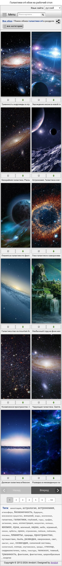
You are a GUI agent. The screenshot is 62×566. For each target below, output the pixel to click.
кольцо (49, 523)
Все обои (7, 21)
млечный (25, 527)
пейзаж (41, 531)
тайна (23, 550)
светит (5, 543)
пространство (43, 535)
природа (28, 535)
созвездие (21, 542)
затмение (6, 523)
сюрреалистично (10, 550)
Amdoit (54, 562)
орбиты (12, 531)
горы (41, 520)
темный (54, 550)
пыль (20, 539)
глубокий (32, 519)
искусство (39, 523)
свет (54, 539)
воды (37, 516)
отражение (31, 531)
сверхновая (43, 539)
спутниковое (29, 547)
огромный (52, 527)
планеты (17, 535)
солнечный (7, 547)
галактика (7, 519)
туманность (9, 554)
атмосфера (7, 512)
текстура (32, 550)
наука (34, 527)
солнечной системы (40, 543)
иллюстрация (26, 523)
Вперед (44, 490)
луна (16, 527)
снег (12, 543)
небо (42, 527)
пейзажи (51, 531)
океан (5, 531)
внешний (28, 515)
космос (7, 527)
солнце (17, 546)
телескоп (43, 550)
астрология (29, 508)
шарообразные (51, 554)
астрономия (46, 508)
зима (15, 523)
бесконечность (23, 512)
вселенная (47, 516)
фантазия (23, 554)
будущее (38, 512)
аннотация (15, 508)
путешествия (8, 539)
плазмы (6, 535)
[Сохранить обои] (23, 100)
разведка (30, 538)
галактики (20, 519)
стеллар (49, 546)
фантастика (36, 554)
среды (40, 547)
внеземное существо (12, 516)
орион (21, 531)
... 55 (50, 500)
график (48, 520)
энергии (7, 558)
